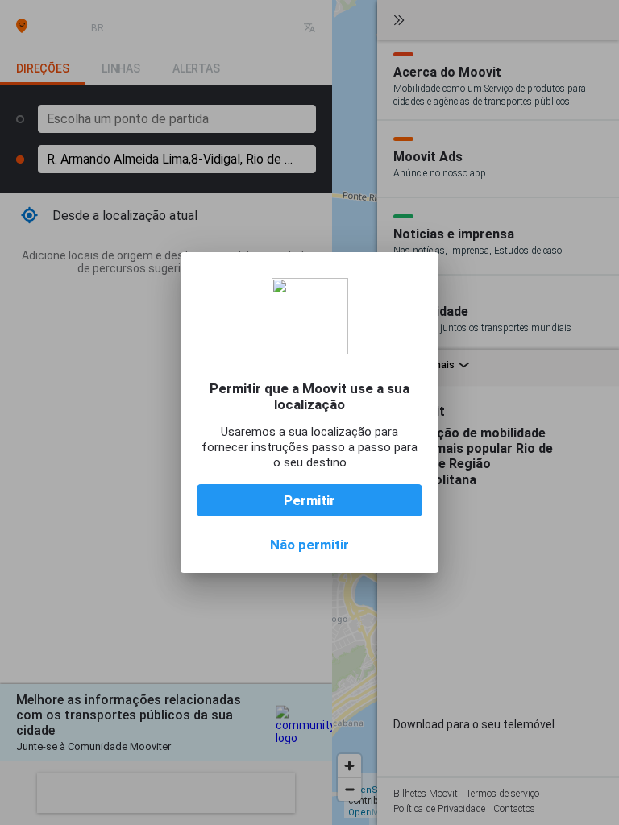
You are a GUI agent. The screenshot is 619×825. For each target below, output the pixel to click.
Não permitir (309, 545)
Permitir (309, 500)
